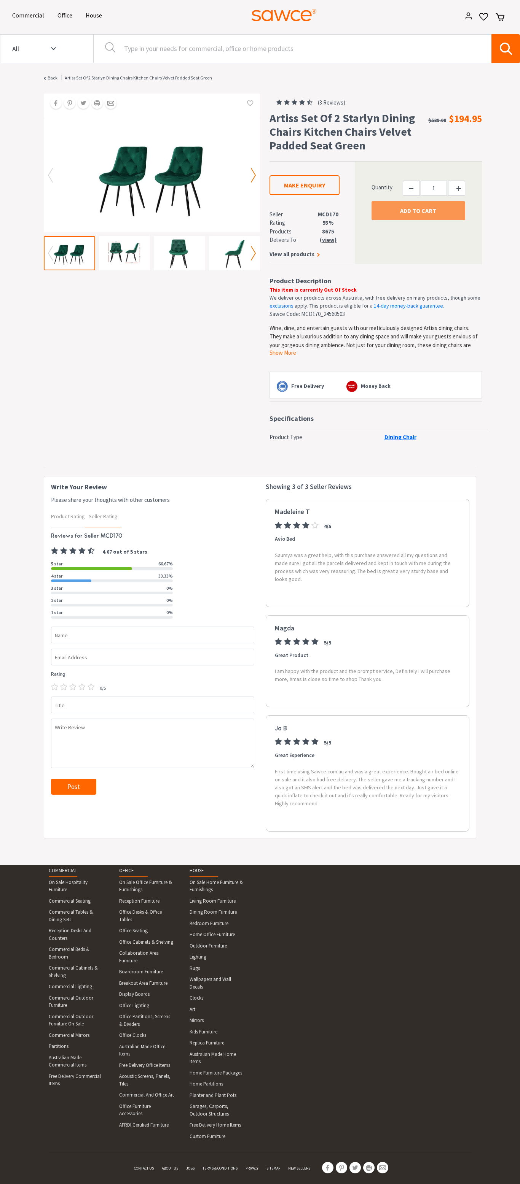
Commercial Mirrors (69, 1035)
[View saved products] (481, 19)
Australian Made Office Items (142, 1050)
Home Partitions (206, 1084)
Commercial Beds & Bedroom (69, 953)
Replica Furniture (207, 1043)
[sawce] (284, 15)
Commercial (29, 15)
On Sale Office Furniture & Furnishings (145, 886)
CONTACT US (144, 1168)
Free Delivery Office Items (144, 1065)
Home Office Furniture (212, 934)
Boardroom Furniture (141, 971)
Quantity (382, 187)
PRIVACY (252, 1168)
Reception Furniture (139, 901)
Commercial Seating (70, 901)
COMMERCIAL (63, 870)
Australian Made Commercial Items (67, 1061)
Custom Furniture (207, 1136)
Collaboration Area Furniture (139, 957)
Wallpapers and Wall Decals (210, 983)
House (95, 15)
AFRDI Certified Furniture (144, 1125)
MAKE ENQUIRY (304, 185)
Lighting (198, 957)
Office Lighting (134, 1005)
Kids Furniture (203, 1031)
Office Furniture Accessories (135, 1110)
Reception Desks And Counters (70, 934)
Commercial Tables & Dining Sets (71, 916)
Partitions (59, 1046)
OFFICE (126, 870)
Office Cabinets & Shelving (146, 942)
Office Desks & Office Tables (140, 916)
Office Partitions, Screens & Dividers (144, 1020)
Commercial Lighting (70, 986)
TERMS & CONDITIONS (220, 1168)
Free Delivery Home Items (215, 1125)
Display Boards (134, 994)
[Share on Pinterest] (67, 103)
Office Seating (133, 930)
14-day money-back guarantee (408, 305)
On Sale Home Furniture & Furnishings (216, 886)
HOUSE (197, 870)
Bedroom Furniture (209, 923)
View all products (292, 254)
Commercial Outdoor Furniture (71, 1002)
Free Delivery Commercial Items (75, 1080)
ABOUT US (170, 1168)
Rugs (195, 968)
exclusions (281, 305)
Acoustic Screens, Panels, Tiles (145, 1080)
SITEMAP (273, 1168)
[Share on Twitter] (81, 103)
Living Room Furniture (213, 901)
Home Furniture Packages (216, 1073)
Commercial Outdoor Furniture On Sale (71, 1020)
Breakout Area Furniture (143, 983)
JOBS (190, 1168)
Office (66, 15)
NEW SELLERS (299, 1168)
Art (192, 1009)
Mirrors (197, 1020)
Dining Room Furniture (213, 912)
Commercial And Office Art (146, 1095)
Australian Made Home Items (213, 1058)
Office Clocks (132, 1035)
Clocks (196, 998)
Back (52, 78)
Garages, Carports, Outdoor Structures (209, 1110)
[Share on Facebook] (53, 103)
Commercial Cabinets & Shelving (73, 972)
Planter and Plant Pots (213, 1095)
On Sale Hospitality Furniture (68, 886)
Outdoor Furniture (208, 946)
